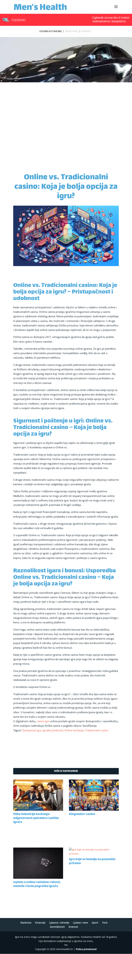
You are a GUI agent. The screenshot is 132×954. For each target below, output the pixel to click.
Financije (40, 922)
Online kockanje (74, 730)
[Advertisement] (66, 109)
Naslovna (25, 922)
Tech (105, 922)
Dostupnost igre (31, 730)
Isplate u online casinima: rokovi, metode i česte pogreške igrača (37, 884)
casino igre (43, 721)
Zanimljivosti (57, 926)
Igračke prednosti (53, 730)
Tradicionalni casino (96, 730)
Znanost (73, 926)
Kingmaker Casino (82, 814)
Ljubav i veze (80, 922)
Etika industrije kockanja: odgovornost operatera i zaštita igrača (36, 818)
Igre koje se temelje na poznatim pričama (92, 861)
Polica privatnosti (86, 949)
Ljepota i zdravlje (59, 922)
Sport (95, 922)
